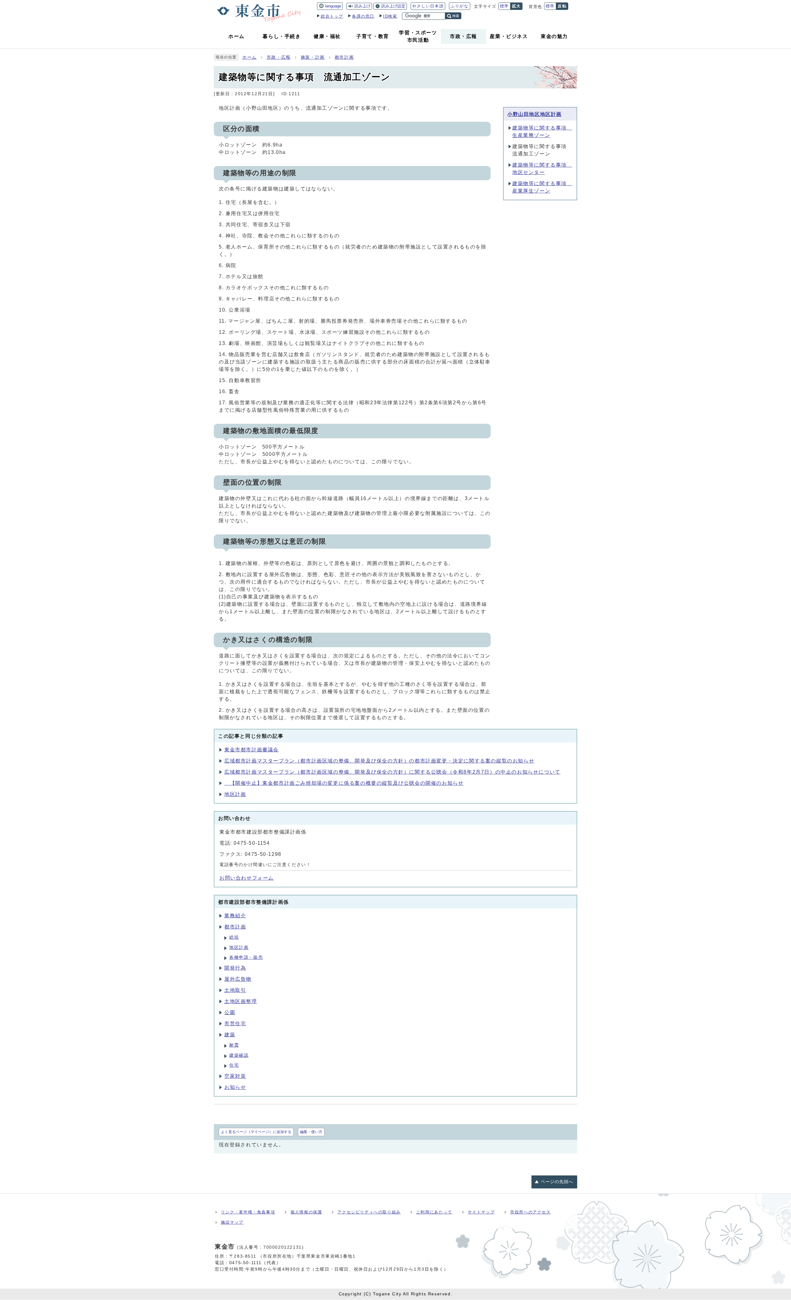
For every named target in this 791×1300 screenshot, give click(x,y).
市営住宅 (235, 1023)
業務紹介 (235, 915)
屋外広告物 (238, 979)
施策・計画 (313, 57)
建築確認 (238, 1055)
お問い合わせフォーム (246, 878)
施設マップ (232, 1222)
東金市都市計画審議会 (251, 749)
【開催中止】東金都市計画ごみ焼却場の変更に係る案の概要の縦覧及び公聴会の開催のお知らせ (343, 783)
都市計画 (344, 57)
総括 (234, 937)
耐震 (234, 1045)
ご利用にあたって (434, 1212)
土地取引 (235, 990)
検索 (455, 16)
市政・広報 (279, 57)
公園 (229, 1012)
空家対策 (235, 1076)
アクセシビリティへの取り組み (368, 1212)
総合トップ (332, 16)
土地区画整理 (240, 1001)
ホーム (249, 57)
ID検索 (390, 16)
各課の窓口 (363, 16)
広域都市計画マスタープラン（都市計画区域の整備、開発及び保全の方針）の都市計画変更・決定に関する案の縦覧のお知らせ (379, 760)
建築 (229, 1034)
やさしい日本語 (428, 6)
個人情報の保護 (306, 1212)
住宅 (234, 1065)
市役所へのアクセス (530, 1212)
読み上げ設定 (393, 6)
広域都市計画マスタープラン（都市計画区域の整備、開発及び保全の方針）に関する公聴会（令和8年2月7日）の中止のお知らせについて (392, 772)
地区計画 (235, 794)
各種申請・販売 (246, 957)
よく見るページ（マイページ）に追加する (256, 1132)
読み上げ (362, 6)
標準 (504, 6)
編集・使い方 (311, 1132)
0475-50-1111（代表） (255, 1262)
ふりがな (459, 6)
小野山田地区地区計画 (534, 114)
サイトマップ (481, 1212)
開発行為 (235, 968)
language (333, 6)
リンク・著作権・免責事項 (248, 1212)
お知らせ (235, 1087)
